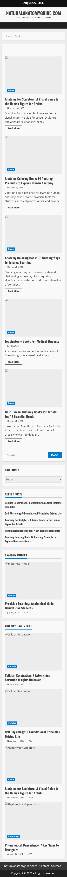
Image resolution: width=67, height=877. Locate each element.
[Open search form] (61, 25)
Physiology (13, 836)
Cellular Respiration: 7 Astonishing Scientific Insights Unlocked (27, 677)
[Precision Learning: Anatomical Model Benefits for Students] (33, 581)
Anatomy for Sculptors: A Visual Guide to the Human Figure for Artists (33, 75)
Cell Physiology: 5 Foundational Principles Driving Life (33, 513)
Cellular (12, 666)
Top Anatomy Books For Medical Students (33, 318)
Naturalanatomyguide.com (33, 13)
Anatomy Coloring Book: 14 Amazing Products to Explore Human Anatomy (33, 155)
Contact (44, 866)
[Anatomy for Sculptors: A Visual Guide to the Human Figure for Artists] (33, 765)
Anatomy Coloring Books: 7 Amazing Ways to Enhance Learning (33, 234)
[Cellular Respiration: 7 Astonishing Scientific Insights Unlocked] (33, 651)
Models (11, 595)
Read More (14, 128)
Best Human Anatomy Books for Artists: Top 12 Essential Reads (33, 388)
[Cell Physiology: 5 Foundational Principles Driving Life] (33, 708)
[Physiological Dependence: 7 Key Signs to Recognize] (33, 821)
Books (11, 90)
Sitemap (56, 866)
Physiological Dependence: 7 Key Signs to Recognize (32, 531)
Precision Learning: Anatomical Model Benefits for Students (29, 605)
